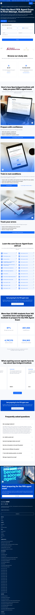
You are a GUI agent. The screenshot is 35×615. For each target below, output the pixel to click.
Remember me (5, 34)
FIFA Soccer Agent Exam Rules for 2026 (6, 545)
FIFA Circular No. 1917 (4, 582)
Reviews (2, 520)
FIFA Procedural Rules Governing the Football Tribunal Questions (10, 602)
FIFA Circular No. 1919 (4, 585)
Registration (2, 524)
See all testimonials (17, 392)
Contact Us (17, 513)
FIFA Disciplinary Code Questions (5, 597)
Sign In (31, 3)
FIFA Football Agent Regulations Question (6, 605)
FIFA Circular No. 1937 (4, 590)
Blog (1, 537)
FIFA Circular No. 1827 (4, 568)
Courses (2, 532)
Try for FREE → (17, 496)
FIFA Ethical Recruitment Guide (5, 566)
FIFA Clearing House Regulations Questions (7, 603)
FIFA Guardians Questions (4, 606)
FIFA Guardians (3, 563)
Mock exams (3, 535)
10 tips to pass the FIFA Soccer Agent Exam (7, 541)
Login (2, 525)
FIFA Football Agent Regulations (5, 562)
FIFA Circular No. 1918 (4, 584)
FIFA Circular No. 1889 (4, 576)
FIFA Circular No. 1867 (4, 570)
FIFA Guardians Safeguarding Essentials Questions (8, 608)
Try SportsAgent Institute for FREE (17, 137)
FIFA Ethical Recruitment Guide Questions (6, 609)
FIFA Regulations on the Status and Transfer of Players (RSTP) (9, 557)
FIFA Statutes (3, 552)
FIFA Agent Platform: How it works (5, 547)
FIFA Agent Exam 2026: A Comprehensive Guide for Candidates (9, 544)
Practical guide (3, 613)
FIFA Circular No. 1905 (4, 581)
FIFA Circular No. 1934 (4, 587)
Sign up (17, 39)
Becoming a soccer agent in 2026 (5, 542)
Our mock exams (9, 185)
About (2, 518)
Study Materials (3, 531)
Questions (2, 534)
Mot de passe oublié (4, 527)
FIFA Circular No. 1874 (4, 573)
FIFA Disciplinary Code (4, 554)
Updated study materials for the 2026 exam (24, 0)
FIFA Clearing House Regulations (5, 560)
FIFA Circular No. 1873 (4, 571)
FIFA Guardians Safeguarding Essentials (6, 565)
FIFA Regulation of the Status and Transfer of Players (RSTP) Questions (10, 600)
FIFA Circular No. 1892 (4, 579)
